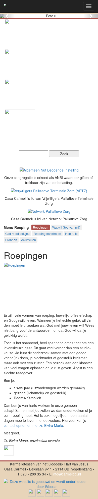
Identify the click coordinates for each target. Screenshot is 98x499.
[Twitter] (40, 491)
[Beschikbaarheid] (20, 93)
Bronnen (11, 240)
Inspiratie (71, 233)
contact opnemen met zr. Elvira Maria (33, 425)
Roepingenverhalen (47, 233)
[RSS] (66, 491)
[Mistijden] (20, 63)
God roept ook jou (17, 233)
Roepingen (40, 227)
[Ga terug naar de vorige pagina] (9, 449)
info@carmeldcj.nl (67, 473)
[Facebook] (32, 491)
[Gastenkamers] (20, 33)
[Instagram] (57, 491)
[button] (7, 16)
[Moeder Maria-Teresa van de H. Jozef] (20, 123)
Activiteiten (28, 240)
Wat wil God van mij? (66, 227)
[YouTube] (49, 491)
